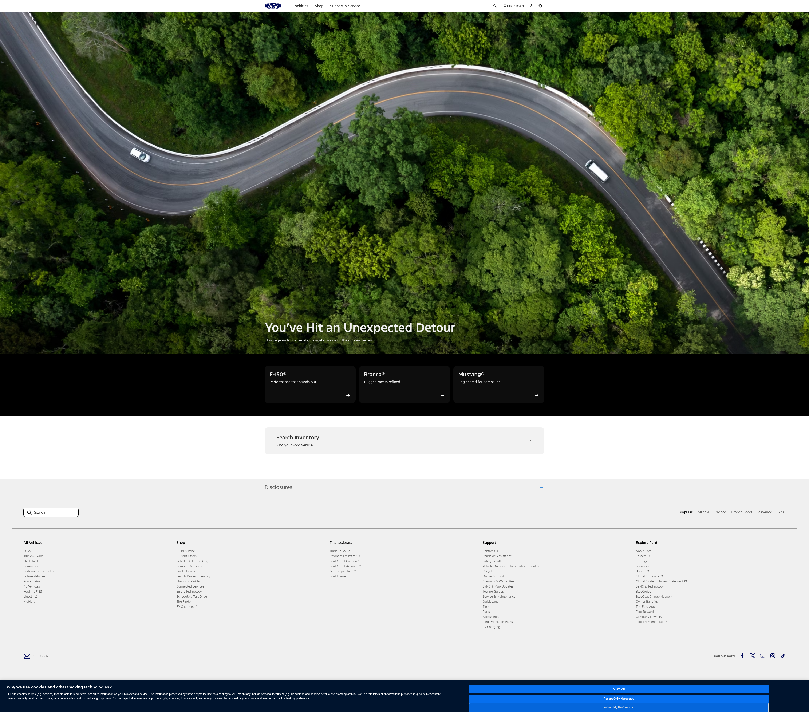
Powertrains (32, 581)
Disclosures (278, 487)
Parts (486, 612)
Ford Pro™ (31, 591)
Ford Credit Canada (343, 561)
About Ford (644, 551)
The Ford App (645, 607)
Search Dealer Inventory (193, 576)
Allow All (619, 689)
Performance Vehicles (39, 571)
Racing (641, 571)
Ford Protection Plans (498, 622)
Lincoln (29, 596)
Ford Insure (338, 576)
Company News (647, 617)
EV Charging (491, 627)
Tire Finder (184, 602)
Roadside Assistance (497, 556)
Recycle (488, 571)
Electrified (31, 561)
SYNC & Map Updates (498, 586)
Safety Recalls (492, 561)
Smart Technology (189, 591)
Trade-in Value (340, 551)
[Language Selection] (540, 6)
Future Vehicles (34, 576)
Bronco (720, 512)
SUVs (27, 551)
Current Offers (187, 556)
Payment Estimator (343, 556)
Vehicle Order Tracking (192, 561)
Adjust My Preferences (619, 707)
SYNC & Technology (650, 586)
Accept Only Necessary (619, 698)
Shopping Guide (188, 581)
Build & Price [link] (186, 551)
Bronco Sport (741, 512)
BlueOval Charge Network (654, 596)
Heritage (642, 561)
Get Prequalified (341, 571)
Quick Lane (490, 602)
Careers (641, 556)
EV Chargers (185, 607)
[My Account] (531, 6)
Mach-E (704, 512)
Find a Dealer (186, 571)
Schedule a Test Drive (192, 596)
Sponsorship (644, 566)
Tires (486, 607)
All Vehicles (32, 586)
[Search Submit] (495, 6)
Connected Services (190, 586)
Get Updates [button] (41, 656)
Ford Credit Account (344, 566)
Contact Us (490, 551)
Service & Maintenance (499, 596)
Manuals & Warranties (498, 581)
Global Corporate (647, 576)
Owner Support (493, 576)
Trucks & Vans (33, 556)
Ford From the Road (650, 622)
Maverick (764, 512)
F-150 (781, 512)
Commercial (32, 566)
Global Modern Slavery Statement (659, 581)
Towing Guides (493, 591)
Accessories (491, 617)
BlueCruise (643, 591)
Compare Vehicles (189, 566)
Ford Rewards (645, 612)
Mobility (29, 602)
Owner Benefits (647, 602)
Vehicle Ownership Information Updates (511, 566)
